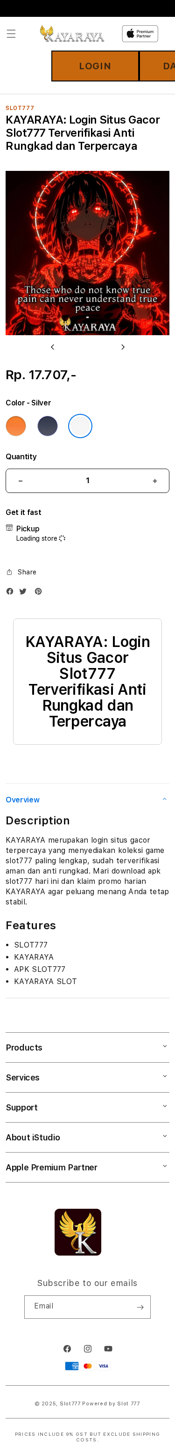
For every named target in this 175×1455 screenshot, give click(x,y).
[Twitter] (25, 593)
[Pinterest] (40, 593)
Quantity (21, 456)
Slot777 (70, 1404)
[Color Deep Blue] (47, 426)
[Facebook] (12, 593)
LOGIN (95, 66)
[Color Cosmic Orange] (16, 426)
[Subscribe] (140, 1307)
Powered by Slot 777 (111, 1404)
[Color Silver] (80, 426)
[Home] (72, 33)
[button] (11, 33)
